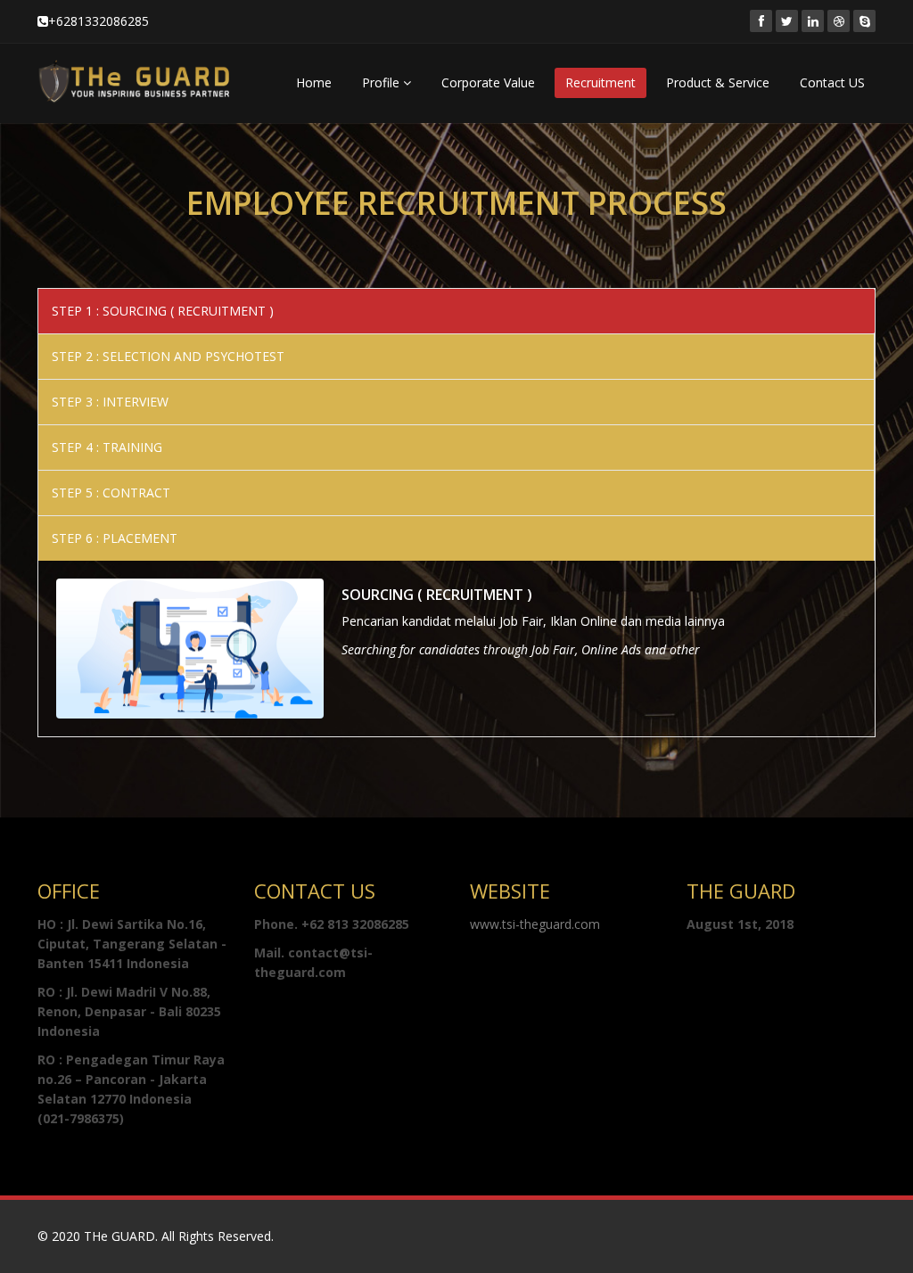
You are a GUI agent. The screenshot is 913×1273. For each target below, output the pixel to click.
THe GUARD (119, 1236)
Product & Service (717, 82)
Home (314, 82)
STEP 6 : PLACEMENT (114, 538)
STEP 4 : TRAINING (107, 447)
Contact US (832, 82)
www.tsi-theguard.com (535, 924)
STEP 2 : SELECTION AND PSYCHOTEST (168, 356)
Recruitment (600, 82)
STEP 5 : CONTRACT (111, 492)
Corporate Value (488, 82)
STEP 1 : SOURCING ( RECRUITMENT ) (163, 310)
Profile (382, 82)
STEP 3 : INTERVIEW (110, 401)
